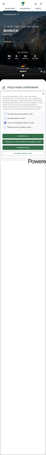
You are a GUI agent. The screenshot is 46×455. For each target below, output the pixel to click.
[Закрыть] (43, 93)
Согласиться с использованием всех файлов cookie (23, 142)
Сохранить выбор (23, 147)
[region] (23, 273)
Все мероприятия (9, 14)
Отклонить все (23, 136)
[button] (3, 2)
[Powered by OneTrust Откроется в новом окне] (36, 159)
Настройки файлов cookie (23, 153)
